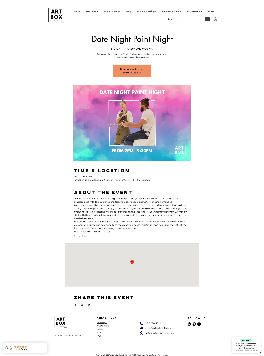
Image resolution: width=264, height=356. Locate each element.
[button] (128, 10)
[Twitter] (194, 324)
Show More (80, 236)
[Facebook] (199, 324)
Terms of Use (163, 355)
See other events (132, 72)
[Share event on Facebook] (75, 305)
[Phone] (141, 323)
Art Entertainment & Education (68, 336)
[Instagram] (189, 324)
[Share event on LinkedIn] (89, 305)
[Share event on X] (82, 305)
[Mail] (141, 328)
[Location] (141, 333)
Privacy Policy (151, 355)
